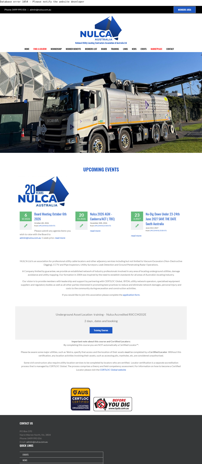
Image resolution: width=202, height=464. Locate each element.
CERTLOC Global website (113, 369)
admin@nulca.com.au (40, 9)
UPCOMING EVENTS (46, 226)
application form (131, 294)
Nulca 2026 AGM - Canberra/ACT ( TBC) (102, 216)
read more (60, 237)
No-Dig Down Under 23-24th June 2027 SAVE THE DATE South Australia (163, 219)
